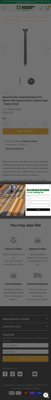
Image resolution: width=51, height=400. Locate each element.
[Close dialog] (49, 186)
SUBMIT (38, 209)
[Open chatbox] (46, 395)
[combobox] (38, 205)
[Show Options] (48, 205)
